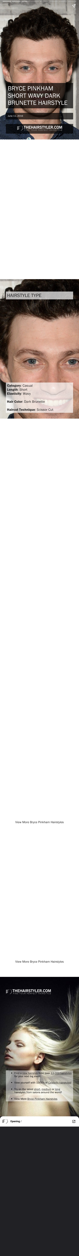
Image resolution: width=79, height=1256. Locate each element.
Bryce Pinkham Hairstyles (42, 1098)
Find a (18, 1073)
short (37, 1089)
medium (46, 1089)
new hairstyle (30, 1073)
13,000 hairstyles (61, 1073)
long (57, 1089)
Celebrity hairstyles (59, 1082)
